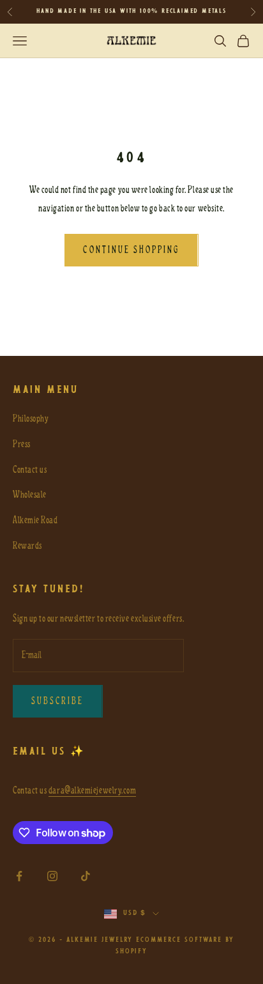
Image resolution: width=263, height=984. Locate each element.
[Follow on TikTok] (85, 876)
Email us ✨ (49, 751)
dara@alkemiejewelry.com (92, 790)
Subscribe (57, 701)
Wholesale (30, 494)
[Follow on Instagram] (52, 876)
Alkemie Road (35, 520)
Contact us (30, 469)
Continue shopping (131, 250)
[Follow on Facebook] (19, 876)
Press (22, 444)
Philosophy (31, 418)
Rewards (27, 545)
